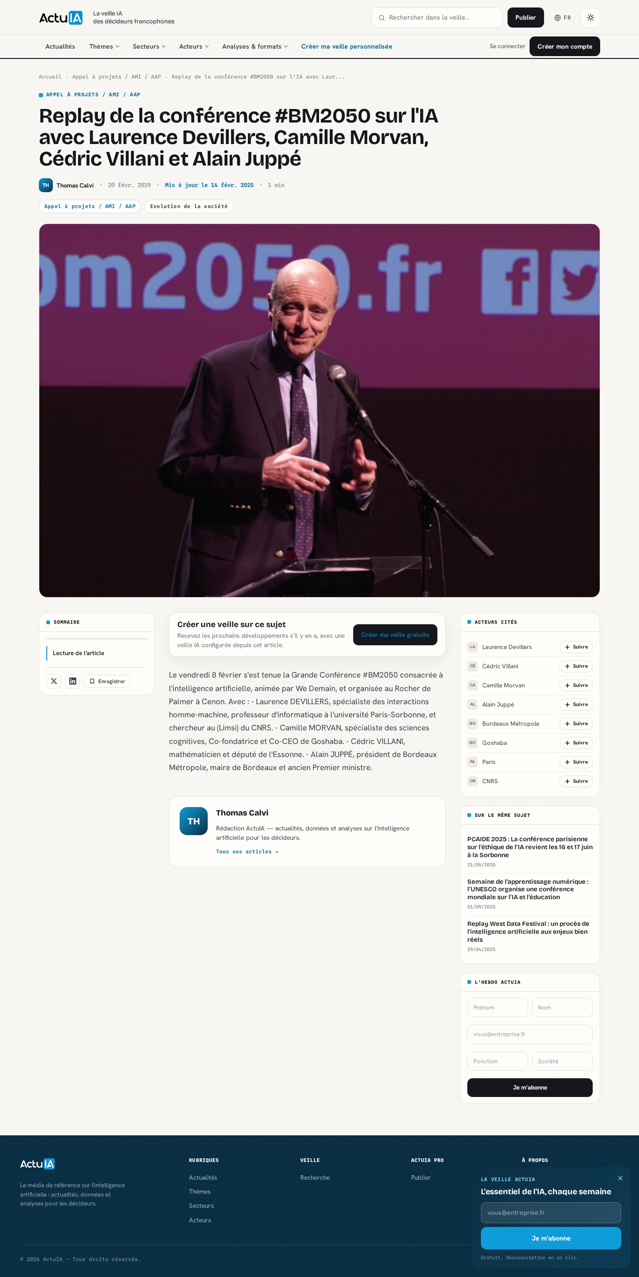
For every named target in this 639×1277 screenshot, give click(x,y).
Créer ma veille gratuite (395, 634)
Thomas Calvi (242, 813)
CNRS (484, 781)
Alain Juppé (492, 704)
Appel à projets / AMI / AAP (117, 76)
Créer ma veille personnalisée (346, 46)
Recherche (315, 1177)
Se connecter (507, 46)
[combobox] (442, 17)
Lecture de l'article (78, 653)
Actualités (60, 46)
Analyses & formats (252, 46)
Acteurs (191, 46)
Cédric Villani (494, 666)
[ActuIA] (61, 17)
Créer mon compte (564, 46)
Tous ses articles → (247, 851)
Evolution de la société (189, 206)
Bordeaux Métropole (505, 724)
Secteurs (146, 46)
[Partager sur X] (53, 681)
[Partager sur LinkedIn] (72, 681)
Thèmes (101, 46)
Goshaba (488, 743)
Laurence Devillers (501, 647)
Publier (526, 17)
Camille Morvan (497, 685)
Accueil (50, 76)
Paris (482, 762)
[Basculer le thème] (590, 18)
